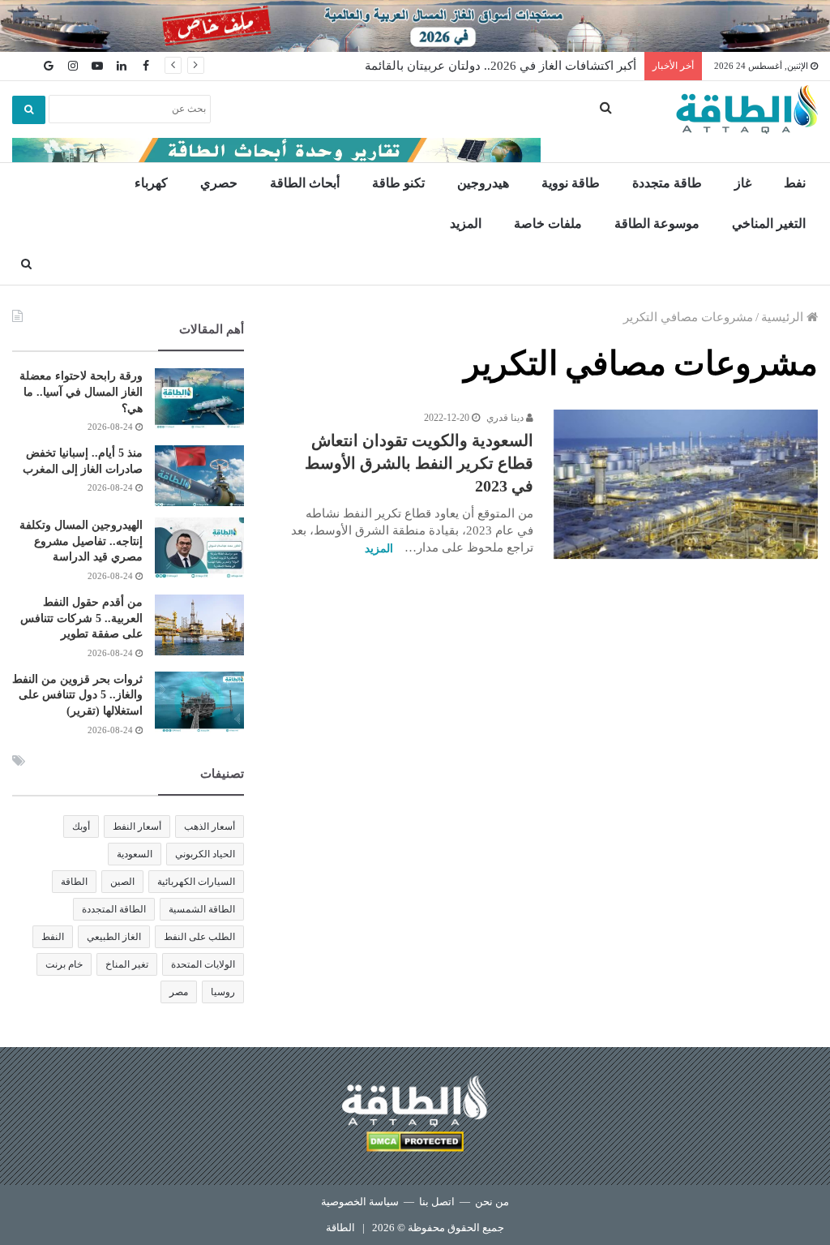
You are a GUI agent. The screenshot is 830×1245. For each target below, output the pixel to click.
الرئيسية (783, 317)
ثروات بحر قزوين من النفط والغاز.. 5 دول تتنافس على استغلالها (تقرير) (77, 695)
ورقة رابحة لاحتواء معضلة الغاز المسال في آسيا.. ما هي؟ (81, 392)
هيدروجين (483, 183)
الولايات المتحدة (203, 964)
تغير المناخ (126, 964)
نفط (795, 183)
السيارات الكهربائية (196, 881)
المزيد (465, 223)
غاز (742, 183)
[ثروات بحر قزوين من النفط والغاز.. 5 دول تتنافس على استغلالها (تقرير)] (199, 702)
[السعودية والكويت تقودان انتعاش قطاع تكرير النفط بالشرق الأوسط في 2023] (686, 484)
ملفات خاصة (548, 223)
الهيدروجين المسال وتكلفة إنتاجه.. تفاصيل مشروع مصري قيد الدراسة (81, 541)
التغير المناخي (769, 223)
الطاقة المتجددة (114, 909)
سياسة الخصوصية (360, 1202)
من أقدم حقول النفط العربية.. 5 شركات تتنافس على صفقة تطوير (81, 618)
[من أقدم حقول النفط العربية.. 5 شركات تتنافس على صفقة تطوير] (199, 625)
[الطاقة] (747, 109)
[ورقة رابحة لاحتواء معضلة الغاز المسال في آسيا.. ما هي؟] (199, 398)
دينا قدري (506, 417)
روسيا (223, 992)
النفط (52, 936)
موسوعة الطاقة (657, 223)
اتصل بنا (437, 1202)
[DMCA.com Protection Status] (415, 1144)
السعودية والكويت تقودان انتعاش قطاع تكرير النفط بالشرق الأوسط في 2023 (419, 463)
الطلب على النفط (199, 936)
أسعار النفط (137, 826)
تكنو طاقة (398, 183)
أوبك (81, 826)
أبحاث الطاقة (305, 183)
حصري (218, 183)
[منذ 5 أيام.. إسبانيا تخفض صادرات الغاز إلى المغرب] (199, 475)
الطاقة (74, 881)
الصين (122, 881)
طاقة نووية (570, 183)
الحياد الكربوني (205, 854)
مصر (178, 992)
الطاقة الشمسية (202, 909)
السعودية (134, 854)
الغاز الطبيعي (114, 936)
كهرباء (151, 183)
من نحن (492, 1202)
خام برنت (64, 964)
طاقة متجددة (667, 183)
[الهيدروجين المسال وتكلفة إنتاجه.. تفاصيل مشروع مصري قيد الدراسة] (199, 547)
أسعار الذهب (209, 826)
